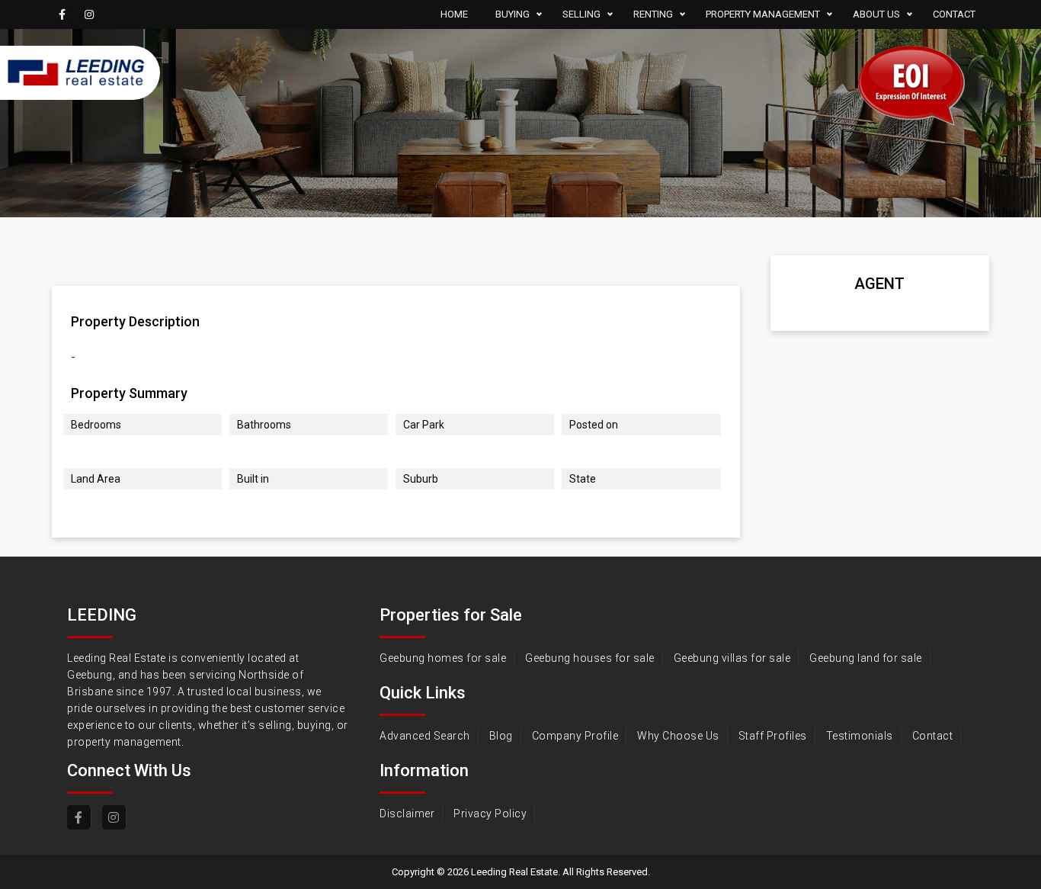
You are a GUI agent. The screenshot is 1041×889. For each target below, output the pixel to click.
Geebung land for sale (865, 658)
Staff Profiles (772, 736)
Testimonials (859, 736)
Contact (932, 736)
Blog (501, 736)
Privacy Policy (490, 813)
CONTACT (954, 14)
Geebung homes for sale (443, 658)
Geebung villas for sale (732, 658)
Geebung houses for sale (590, 658)
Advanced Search (425, 736)
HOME (454, 14)
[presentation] (67, 259)
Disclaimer (407, 813)
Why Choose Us (678, 736)
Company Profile (575, 736)
